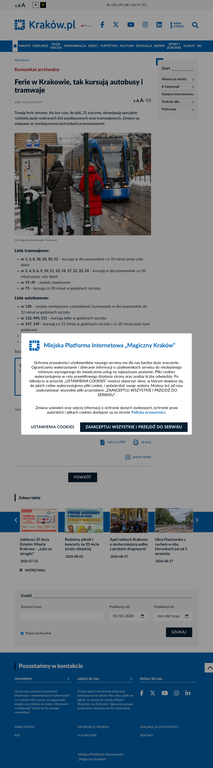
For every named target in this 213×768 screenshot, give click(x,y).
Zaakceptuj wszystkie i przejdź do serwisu (134, 427)
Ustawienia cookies (52, 427)
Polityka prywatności (148, 412)
